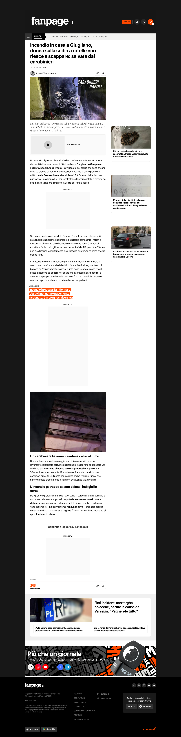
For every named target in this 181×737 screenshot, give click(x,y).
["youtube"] (45, 667)
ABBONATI (126, 22)
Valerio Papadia (49, 73)
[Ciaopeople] (149, 730)
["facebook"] (60, 667)
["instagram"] (38, 667)
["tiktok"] (31, 667)
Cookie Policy (79, 707)
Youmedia (78, 694)
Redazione (78, 715)
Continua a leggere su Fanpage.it (68, 526)
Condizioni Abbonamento (84, 711)
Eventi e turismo (99, 37)
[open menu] (28, 36)
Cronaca (74, 37)
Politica (64, 37)
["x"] (53, 667)
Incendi (33, 579)
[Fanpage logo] (49, 21)
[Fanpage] (34, 685)
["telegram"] (68, 667)
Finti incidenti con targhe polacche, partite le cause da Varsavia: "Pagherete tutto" (116, 607)
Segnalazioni (79, 698)
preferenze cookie (81, 719)
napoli (38, 36)
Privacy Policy (80, 702)
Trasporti (84, 37)
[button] (103, 73)
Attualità (53, 37)
